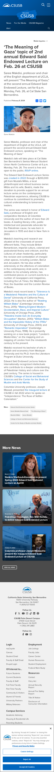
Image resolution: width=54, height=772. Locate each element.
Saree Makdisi (27, 415)
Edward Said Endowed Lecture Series (23, 407)
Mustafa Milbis (15, 415)
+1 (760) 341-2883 (27, 626)
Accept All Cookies (26, 767)
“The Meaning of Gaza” (38, 411)
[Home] (12, 5)
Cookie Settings (27, 752)
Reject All (27, 759)
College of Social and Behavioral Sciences (24, 419)
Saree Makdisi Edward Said (19, 411)
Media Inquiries (39, 41)
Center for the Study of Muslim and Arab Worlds (26, 423)
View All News (9, 567)
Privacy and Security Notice (23, 746)
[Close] (51, 728)
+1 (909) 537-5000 (27, 604)
